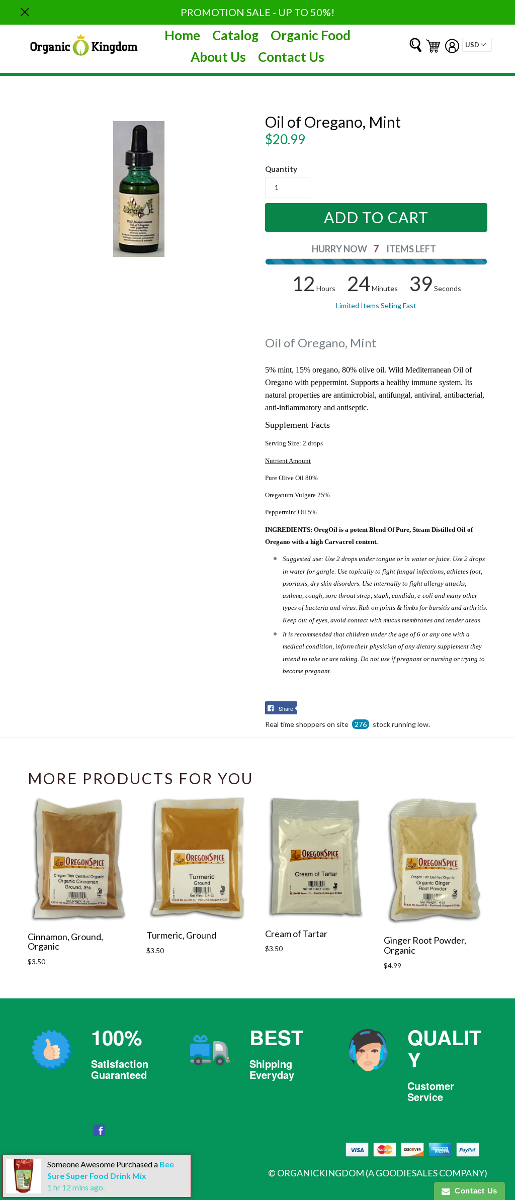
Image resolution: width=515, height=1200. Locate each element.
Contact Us (291, 57)
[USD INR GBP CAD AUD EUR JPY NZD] (477, 45)
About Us (218, 57)
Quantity (281, 168)
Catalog (235, 35)
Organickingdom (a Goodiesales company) (382, 1172)
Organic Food (311, 35)
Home (182, 35)
